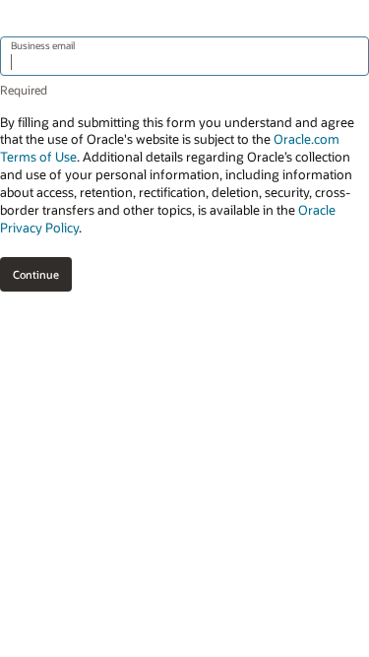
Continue (36, 274)
